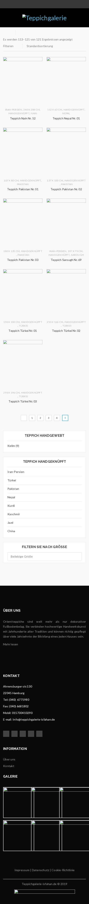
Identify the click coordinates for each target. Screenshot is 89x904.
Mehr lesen (10, 644)
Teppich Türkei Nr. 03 (22, 401)
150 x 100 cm (11, 322)
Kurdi (11, 505)
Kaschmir (13, 514)
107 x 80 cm (11, 180)
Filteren (8, 46)
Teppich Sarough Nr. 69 (66, 260)
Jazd (10, 522)
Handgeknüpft (19, 113)
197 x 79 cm (75, 251)
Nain (34, 113)
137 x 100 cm (55, 180)
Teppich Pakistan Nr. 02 (66, 189)
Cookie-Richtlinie (63, 870)
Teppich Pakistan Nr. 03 (22, 260)
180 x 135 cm (11, 251)
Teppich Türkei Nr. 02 (66, 330)
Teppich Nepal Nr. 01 (66, 118)
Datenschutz (40, 870)
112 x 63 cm (54, 109)
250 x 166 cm (55, 322)
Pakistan (13, 488)
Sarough (77, 254)
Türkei (11, 480)
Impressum (21, 870)
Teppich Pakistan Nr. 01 (22, 189)
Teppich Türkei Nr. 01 (22, 330)
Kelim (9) (13, 445)
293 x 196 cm (11, 392)
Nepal (11, 497)
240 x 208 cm (31, 109)
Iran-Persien (15, 471)
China (11, 531)
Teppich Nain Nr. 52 (23, 118)
